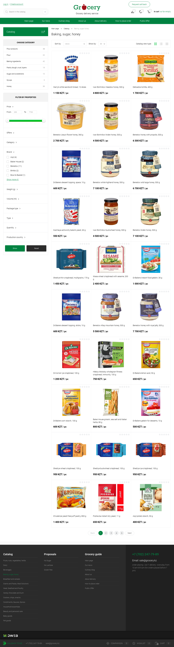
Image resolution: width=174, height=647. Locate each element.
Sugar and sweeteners (15, 74)
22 (44, 55)
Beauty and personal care (13, 611)
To (25, 112)
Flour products (12, 49)
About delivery (101, 21)
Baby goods (7, 616)
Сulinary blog (64, 21)
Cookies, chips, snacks (12, 597)
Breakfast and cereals (11, 579)
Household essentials (11, 607)
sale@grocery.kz (148, 560)
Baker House (17, 162)
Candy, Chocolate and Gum (13, 593)
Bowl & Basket (17, 175)
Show (15, 248)
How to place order (123, 21)
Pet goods (7, 621)
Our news (46, 21)
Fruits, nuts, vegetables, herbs (14, 561)
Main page (28, 21)
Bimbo (14, 170)
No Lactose (48, 565)
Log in (5, 4)
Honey (9, 86)
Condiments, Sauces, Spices (14, 602)
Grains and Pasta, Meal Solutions (16, 584)
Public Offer (145, 21)
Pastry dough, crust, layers (17, 68)
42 (44, 61)
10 (44, 74)
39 (44, 86)
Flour (8, 55)
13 (44, 68)
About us (82, 21)
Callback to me (14, 643)
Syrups (9, 80)
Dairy (5, 565)
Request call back (139, 4)
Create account (16, 4)
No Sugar (47, 561)
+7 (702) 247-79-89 (34, 643)
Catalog (11, 31)
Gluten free (48, 570)
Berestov (16, 166)
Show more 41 (13, 179)
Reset (36, 248)
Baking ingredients (14, 61)
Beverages (7, 570)
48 (44, 49)
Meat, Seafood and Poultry (13, 588)
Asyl (13, 157)
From (9, 112)
